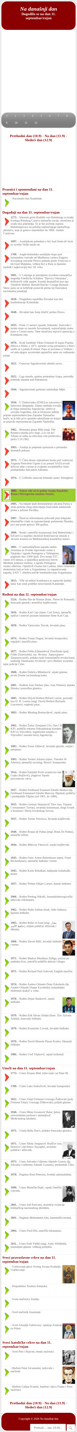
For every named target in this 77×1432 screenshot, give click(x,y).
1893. (14, 712)
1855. (14, 325)
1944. (14, 389)
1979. (14, 1015)
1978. (14, 998)
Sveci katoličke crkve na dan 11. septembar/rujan (26, 1344)
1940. (14, 831)
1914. (14, 772)
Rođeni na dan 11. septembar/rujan (29, 594)
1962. (14, 429)
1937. (14, 818)
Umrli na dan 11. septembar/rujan (28, 1068)
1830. (14, 299)
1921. (14, 363)
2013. (14, 580)
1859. (14, 625)
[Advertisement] (38, 72)
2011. (14, 1243)
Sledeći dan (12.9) (38, 140)
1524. (14, 599)
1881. (14, 685)
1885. (14, 698)
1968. (14, 941)
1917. (14, 789)
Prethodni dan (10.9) (26, 136)
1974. (14, 477)
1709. (14, 254)
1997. (14, 518)
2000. (14, 532)
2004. (14, 1230)
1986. (14, 1054)
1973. (14, 460)
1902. (14, 725)
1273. (14, 217)
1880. (14, 672)
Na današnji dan (49, 1418)
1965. (14, 922)
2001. (14, 546)
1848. (14, 312)
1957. (14, 883)
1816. (14, 612)
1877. (14, 651)
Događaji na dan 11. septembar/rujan (31, 212)
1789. (14, 1086)
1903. (14, 746)
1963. (14, 447)
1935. (14, 804)
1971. (14, 958)
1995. (14, 490)
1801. (14, 275)
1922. (14, 376)
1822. (14, 1099)
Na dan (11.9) (55, 136)
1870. (14, 342)
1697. (14, 241)
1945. (14, 857)
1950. (14, 402)
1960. (14, 896)
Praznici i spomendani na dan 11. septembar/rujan (27, 191)
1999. (14, 1187)
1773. (14, 1073)
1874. (14, 638)
